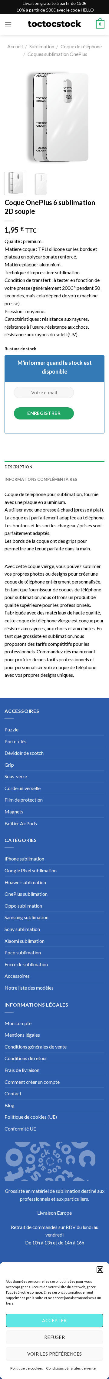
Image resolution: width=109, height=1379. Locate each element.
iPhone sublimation (24, 858)
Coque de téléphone (81, 46)
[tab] (54, 467)
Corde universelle (23, 788)
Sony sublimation (22, 929)
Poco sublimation (23, 952)
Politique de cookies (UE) (31, 1117)
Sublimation (41, 46)
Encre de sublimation (26, 964)
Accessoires (17, 976)
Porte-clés (15, 741)
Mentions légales (22, 1035)
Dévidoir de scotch (24, 753)
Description (18, 466)
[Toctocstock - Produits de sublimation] (54, 24)
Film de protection (24, 799)
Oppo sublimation (23, 905)
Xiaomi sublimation (25, 941)
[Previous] (14, 117)
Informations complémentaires (41, 479)
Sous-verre (16, 776)
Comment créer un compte (32, 1082)
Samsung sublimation (26, 917)
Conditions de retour (26, 1058)
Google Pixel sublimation (31, 870)
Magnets (14, 811)
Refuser (54, 1337)
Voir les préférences (54, 1354)
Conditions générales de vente (71, 1368)
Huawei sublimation (25, 882)
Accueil (15, 46)
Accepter (54, 1320)
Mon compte (18, 1023)
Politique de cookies (26, 1368)
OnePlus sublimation (26, 894)
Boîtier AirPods (21, 823)
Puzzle (11, 729)
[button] (100, 1270)
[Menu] (8, 24)
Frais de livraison (22, 1070)
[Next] (94, 117)
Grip (9, 765)
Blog (10, 1105)
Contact (13, 1093)
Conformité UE (20, 1128)
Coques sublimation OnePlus (57, 54)
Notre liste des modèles (29, 988)
